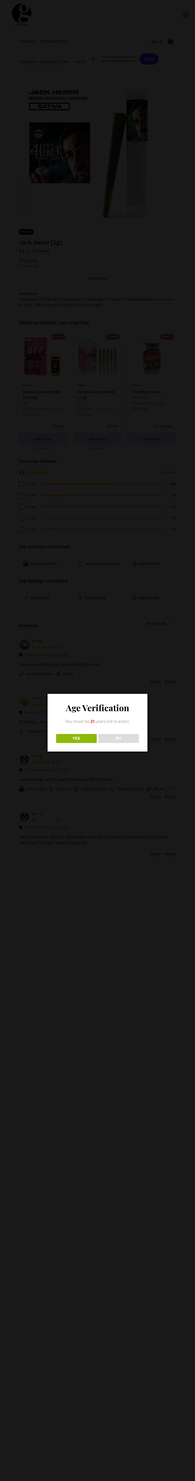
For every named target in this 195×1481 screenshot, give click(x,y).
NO (119, 738)
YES (76, 738)
